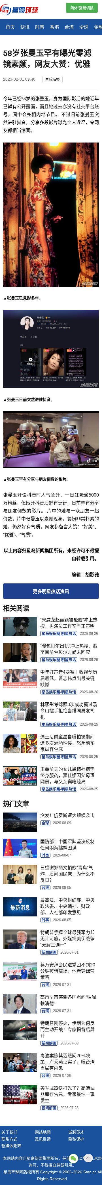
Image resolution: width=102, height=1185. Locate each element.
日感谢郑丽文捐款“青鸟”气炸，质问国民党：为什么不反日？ (67, 874)
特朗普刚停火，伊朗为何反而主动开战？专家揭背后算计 (67, 1029)
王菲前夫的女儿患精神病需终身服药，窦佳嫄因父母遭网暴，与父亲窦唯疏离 (67, 775)
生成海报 (52, 79)
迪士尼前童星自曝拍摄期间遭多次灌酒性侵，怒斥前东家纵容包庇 (67, 743)
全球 (83, 27)
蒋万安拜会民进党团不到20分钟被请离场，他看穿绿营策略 (67, 971)
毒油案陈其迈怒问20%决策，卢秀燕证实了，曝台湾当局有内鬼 (67, 1062)
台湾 (69, 27)
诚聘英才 (76, 1132)
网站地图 (43, 1132)
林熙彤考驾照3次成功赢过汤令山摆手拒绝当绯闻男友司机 (68, 710)
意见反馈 (43, 1139)
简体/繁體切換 (82, 8)
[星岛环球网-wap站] (22, 10)
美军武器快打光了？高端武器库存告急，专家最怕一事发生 (67, 1094)
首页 (10, 27)
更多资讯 (51, 591)
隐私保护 (76, 1139)
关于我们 (9, 1132)
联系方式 (9, 1139)
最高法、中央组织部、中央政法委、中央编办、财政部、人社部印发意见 (67, 906)
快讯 (24, 27)
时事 (39, 27)
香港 (54, 27)
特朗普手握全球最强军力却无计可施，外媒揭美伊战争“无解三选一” (67, 938)
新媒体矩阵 (11, 1146)
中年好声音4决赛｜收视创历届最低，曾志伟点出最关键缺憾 (68, 678)
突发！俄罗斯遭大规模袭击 (67, 815)
